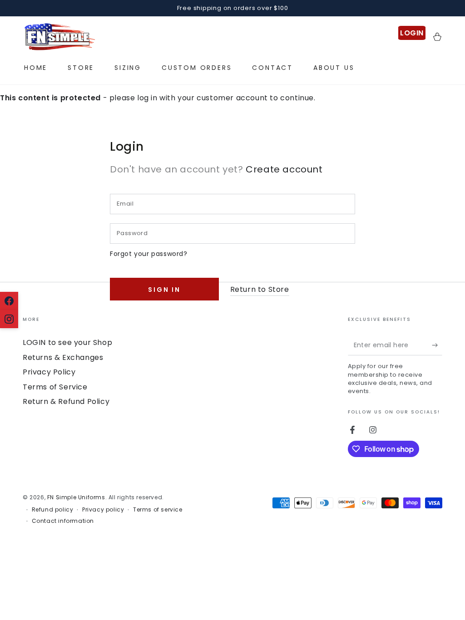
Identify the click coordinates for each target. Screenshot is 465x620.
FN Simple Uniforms (76, 497)
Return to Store (259, 289)
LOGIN (412, 33)
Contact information (63, 521)
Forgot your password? (149, 253)
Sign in (164, 289)
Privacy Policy (49, 372)
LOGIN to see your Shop (67, 342)
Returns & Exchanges (63, 357)
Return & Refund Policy (66, 401)
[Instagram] (9, 319)
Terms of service (158, 509)
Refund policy (53, 509)
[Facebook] (9, 301)
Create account (284, 169)
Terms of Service (55, 387)
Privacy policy (103, 509)
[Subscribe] (437, 345)
